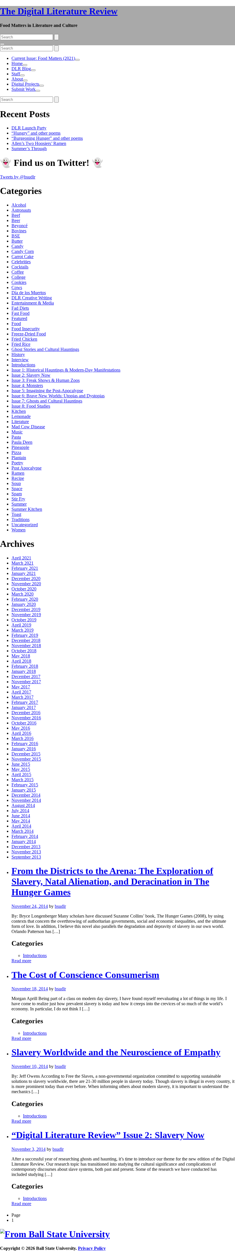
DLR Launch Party (28, 127)
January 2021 (23, 573)
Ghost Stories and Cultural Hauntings (45, 349)
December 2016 (25, 712)
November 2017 (26, 681)
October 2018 (23, 650)
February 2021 (24, 568)
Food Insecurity (25, 328)
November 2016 (26, 717)
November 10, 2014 (29, 1066)
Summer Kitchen (26, 509)
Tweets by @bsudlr (17, 176)
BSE (15, 235)
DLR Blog (21, 68)
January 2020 (23, 604)
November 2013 (26, 851)
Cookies (18, 282)
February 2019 (24, 635)
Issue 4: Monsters (27, 385)
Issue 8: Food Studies (30, 406)
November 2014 (26, 800)
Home (17, 63)
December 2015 (25, 753)
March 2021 (22, 563)
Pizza (16, 452)
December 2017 (25, 676)
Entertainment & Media (32, 303)
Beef (15, 215)
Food (16, 323)
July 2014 (20, 810)
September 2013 (26, 857)
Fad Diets (20, 308)
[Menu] (2, 44)
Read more (21, 960)
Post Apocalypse (26, 468)
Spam (16, 493)
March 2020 (22, 594)
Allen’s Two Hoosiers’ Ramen (38, 143)
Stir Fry (18, 498)
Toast (16, 514)
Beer (15, 220)
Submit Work (23, 89)
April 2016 (21, 733)
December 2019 (25, 609)
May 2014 (20, 820)
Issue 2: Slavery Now (30, 375)
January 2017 (23, 707)
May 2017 (20, 686)
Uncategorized (24, 524)
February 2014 (24, 836)
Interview (20, 359)
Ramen (17, 473)
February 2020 (24, 599)
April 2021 (21, 557)
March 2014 (22, 831)
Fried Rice (20, 344)
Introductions (23, 364)
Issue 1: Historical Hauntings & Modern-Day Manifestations (65, 370)
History (18, 354)
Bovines (18, 230)
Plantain (18, 457)
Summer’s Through (29, 148)
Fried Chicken (24, 339)
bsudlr (60, 906)
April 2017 (21, 692)
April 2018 (21, 661)
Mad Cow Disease (28, 426)
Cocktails (19, 266)
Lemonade (21, 416)
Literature (20, 421)
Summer (19, 504)
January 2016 (23, 748)
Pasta (16, 437)
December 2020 (25, 578)
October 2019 (23, 619)
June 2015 (20, 764)
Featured (19, 318)
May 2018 (20, 655)
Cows (16, 287)
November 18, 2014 (29, 988)
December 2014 (25, 795)
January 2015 (23, 789)
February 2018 (24, 666)
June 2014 (20, 815)
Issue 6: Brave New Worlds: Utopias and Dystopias (58, 395)
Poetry (17, 462)
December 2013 (25, 846)
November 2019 (26, 614)
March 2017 (22, 697)
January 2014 (23, 841)
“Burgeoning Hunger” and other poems (47, 138)
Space (16, 488)
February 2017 (24, 702)
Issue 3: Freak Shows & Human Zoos (45, 380)
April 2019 (21, 624)
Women (18, 529)
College (18, 277)
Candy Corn (22, 251)
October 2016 (23, 722)
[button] (77, 60)
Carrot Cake (22, 256)
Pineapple (20, 447)
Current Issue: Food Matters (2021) (43, 58)
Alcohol (18, 205)
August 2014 (23, 805)
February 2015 (24, 784)
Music (17, 431)
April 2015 (21, 774)
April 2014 (21, 826)
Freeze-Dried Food (28, 333)
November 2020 (26, 583)
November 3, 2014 (28, 1149)
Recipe (17, 478)
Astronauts (21, 210)
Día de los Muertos (28, 292)
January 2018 (23, 671)
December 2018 (25, 640)
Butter (17, 241)
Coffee (17, 272)
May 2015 (20, 769)
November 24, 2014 (29, 906)
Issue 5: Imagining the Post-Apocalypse (47, 390)
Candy (17, 246)
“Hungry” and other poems (35, 133)
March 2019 (22, 630)
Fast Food (20, 313)
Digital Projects (25, 84)
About (17, 78)
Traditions (20, 519)
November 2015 (26, 759)
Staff (15, 73)
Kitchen (18, 411)
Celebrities (21, 261)
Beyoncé (19, 225)
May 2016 (20, 728)
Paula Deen (21, 442)
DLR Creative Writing (31, 297)
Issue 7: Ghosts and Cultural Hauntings (46, 400)
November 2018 (26, 645)
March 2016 (22, 738)
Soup (16, 483)
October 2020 (23, 588)
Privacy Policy (92, 1248)
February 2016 (24, 743)
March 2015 (22, 779)
